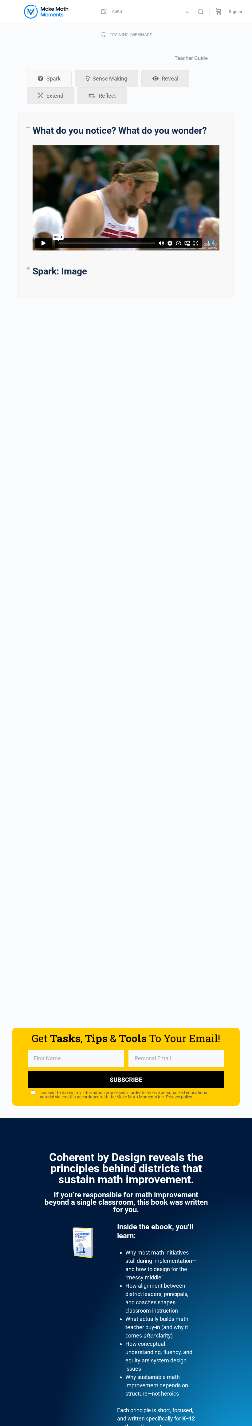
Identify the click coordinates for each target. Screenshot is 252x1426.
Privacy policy (179, 1096)
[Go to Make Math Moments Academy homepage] (46, 11)
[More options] (187, 11)
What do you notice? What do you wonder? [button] (120, 130)
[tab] (49, 78)
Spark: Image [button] (60, 271)
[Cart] (218, 11)
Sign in (235, 11)
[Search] (201, 11)
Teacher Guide (191, 58)
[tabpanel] (126, 205)
